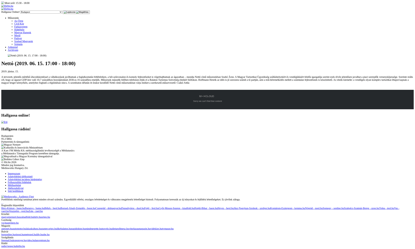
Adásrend (13, 47)
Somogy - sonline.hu (333, 208)
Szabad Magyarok (23, 41)
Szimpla (18, 44)
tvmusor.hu (168, 228)
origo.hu (46, 217)
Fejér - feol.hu (151, 208)
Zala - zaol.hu (36, 211)
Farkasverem (20, 26)
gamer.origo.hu (49, 228)
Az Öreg (18, 20)
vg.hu (4, 222)
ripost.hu (19, 234)
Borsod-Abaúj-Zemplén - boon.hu (77, 208)
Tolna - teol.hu (386, 208)
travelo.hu (107, 228)
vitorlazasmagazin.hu (139, 228)
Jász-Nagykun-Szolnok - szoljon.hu (252, 208)
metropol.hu (30, 234)
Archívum (13, 50)
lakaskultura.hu (34, 228)
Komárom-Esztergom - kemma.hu (287, 208)
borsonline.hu (8, 234)
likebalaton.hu (64, 228)
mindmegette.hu (93, 228)
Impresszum (14, 173)
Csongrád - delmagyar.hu (108, 208)
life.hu (39, 234)
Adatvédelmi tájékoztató (20, 176)
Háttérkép (19, 29)
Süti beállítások (15, 191)
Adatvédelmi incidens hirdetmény (25, 179)
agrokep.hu (13, 222)
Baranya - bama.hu (34, 208)
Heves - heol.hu (226, 208)
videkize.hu (156, 228)
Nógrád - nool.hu (314, 208)
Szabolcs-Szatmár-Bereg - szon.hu (361, 208)
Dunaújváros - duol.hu (132, 208)
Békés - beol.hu (52, 208)
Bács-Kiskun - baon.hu (13, 208)
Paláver (18, 38)
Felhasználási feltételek (19, 182)
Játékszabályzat (16, 188)
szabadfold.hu (26, 217)
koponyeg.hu (19, 240)
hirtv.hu (38, 217)
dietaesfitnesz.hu (120, 228)
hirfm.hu (20, 246)
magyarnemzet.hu (10, 217)
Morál (17, 35)
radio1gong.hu (8, 246)
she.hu (46, 234)
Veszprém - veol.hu (19, 211)
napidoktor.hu (78, 228)
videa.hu (30, 240)
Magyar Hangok (22, 32)
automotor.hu (19, 228)
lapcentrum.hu (42, 240)
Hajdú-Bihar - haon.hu (206, 208)
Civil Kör (19, 23)
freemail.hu (7, 240)
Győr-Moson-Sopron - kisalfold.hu (176, 208)
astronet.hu (6, 228)
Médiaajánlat (14, 185)
